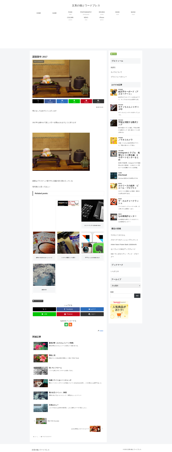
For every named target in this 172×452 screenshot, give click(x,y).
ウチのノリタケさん (118, 235)
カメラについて (116, 72)
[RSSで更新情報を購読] (70, 324)
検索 (112, 292)
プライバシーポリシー (119, 77)
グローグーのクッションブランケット (124, 240)
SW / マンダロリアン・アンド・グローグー (125, 255)
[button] (98, 101)
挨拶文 (113, 67)
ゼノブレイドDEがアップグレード (123, 249)
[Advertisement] (86, 35)
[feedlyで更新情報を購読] (66, 324)
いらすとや (115, 271)
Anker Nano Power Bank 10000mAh (124, 244)
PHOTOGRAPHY (38, 301)
